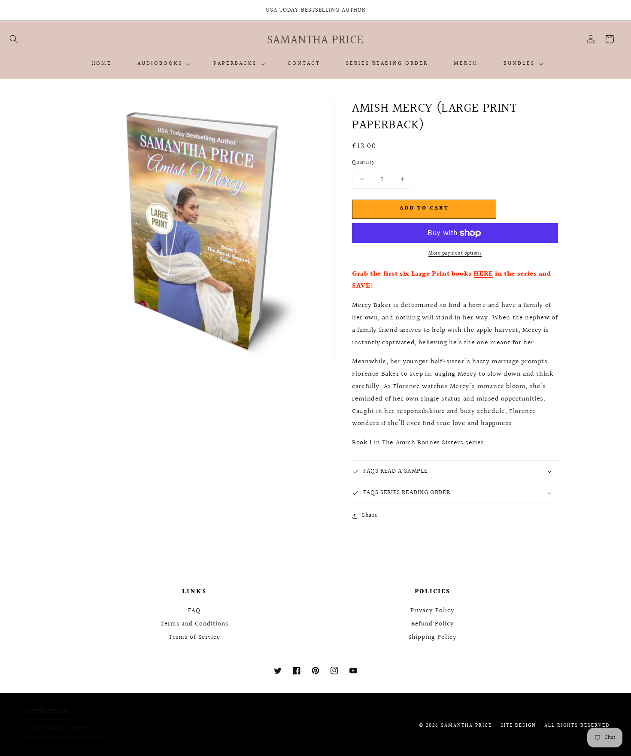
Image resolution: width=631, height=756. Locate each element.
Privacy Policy (432, 611)
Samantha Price (466, 726)
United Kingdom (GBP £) (59, 728)
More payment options (455, 254)
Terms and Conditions (194, 624)
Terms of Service (194, 637)
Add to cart (424, 208)
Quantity (363, 162)
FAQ (194, 611)
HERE (483, 274)
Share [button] (370, 515)
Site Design (518, 726)
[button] (13, 39)
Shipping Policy (432, 637)
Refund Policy (432, 624)
